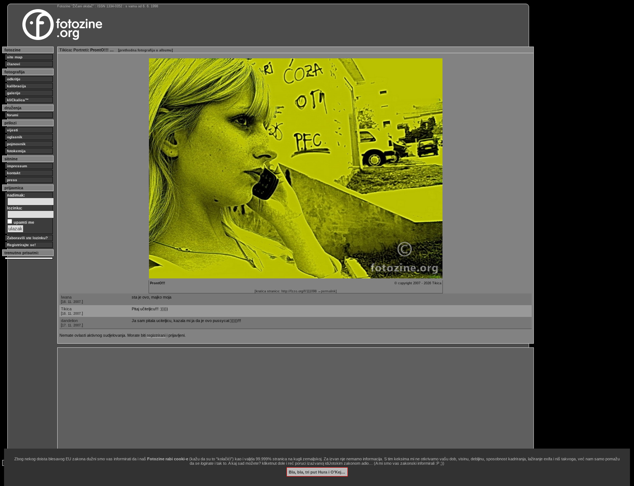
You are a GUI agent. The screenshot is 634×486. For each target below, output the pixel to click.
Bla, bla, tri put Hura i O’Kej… (317, 471)
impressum (17, 166)
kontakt (13, 173)
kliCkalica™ (18, 100)
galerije (14, 93)
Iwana (66, 297)
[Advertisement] (279, 401)
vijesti (12, 130)
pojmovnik (16, 144)
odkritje (14, 79)
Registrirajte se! (21, 245)
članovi (13, 64)
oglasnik (14, 137)
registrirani (156, 335)
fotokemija (16, 151)
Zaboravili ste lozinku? (27, 238)
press (12, 180)
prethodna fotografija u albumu (145, 50)
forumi (12, 115)
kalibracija (16, 86)
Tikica (65, 50)
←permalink (327, 291)
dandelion (69, 320)
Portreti (80, 50)
